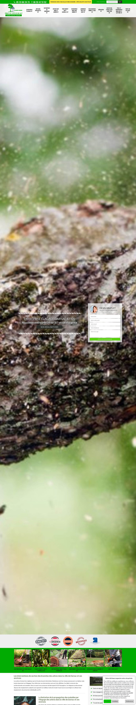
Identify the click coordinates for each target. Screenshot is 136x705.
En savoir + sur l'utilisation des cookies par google (118, 693)
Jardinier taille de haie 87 (83, 10)
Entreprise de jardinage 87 (47, 10)
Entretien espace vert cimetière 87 (109, 10)
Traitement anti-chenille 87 (65, 10)
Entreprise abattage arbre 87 (74, 10)
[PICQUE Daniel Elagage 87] (14, 10)
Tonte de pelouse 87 (127, 10)
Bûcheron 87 (101, 10)
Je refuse (115, 701)
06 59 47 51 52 (39, 2)
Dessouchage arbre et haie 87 (92, 10)
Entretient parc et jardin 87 (56, 10)
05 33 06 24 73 (23, 2)
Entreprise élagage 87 (29, 10)
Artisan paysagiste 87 (38, 10)
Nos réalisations (49, 327)
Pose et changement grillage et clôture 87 (119, 10)
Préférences (129, 701)
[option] (68, 352)
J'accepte (107, 701)
